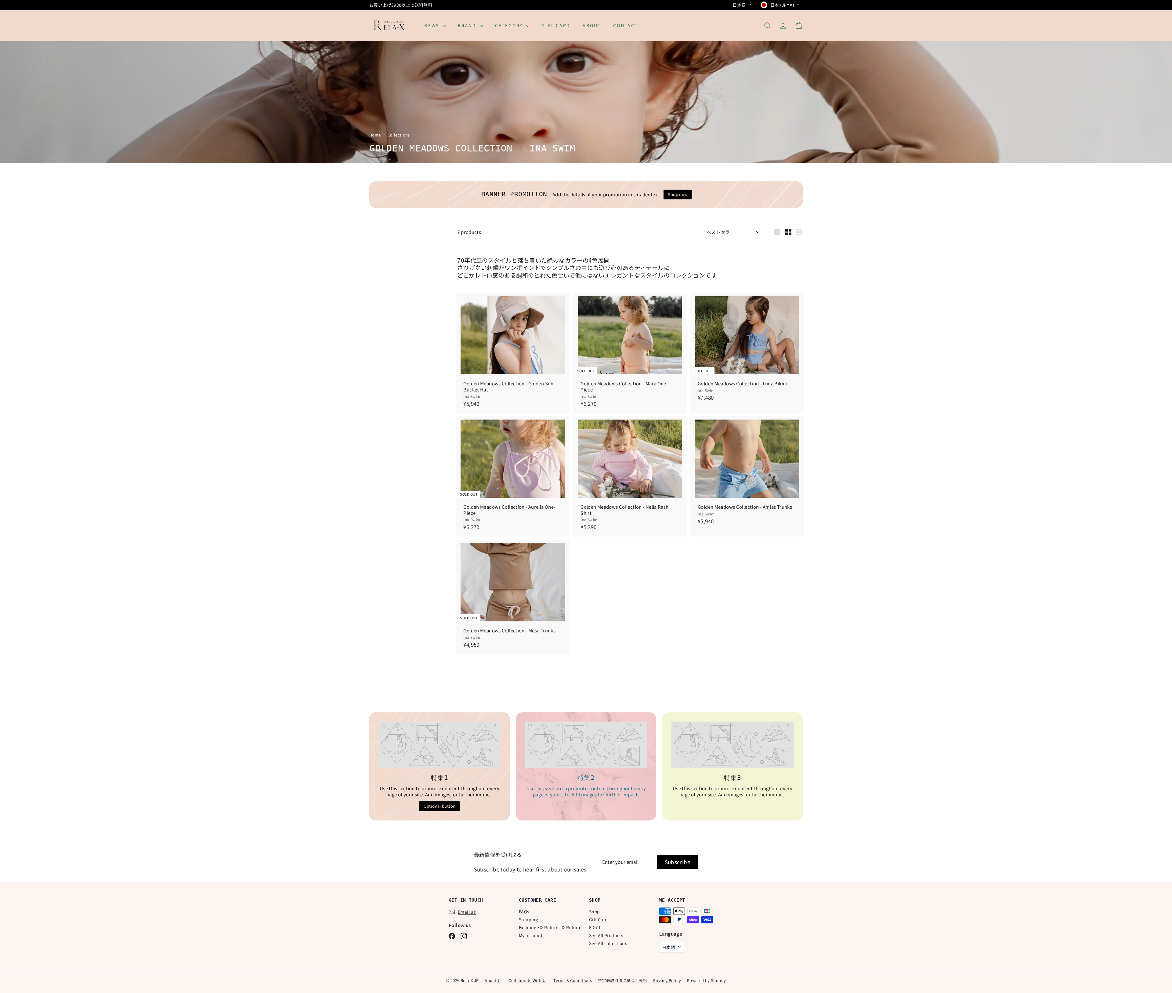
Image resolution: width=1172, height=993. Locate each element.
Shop (594, 911)
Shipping (528, 919)
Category (510, 25)
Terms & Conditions (572, 980)
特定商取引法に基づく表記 (622, 980)
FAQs (524, 911)
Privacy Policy (667, 980)
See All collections (608, 943)
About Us (493, 980)
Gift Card (555, 25)
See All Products (606, 935)
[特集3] (732, 745)
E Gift (594, 927)
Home (375, 135)
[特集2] (586, 745)
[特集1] (439, 745)
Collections (399, 135)
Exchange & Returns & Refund (550, 927)
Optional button (440, 806)
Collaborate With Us (527, 980)
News (432, 25)
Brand (468, 25)
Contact (625, 25)
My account (531, 935)
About (592, 25)
